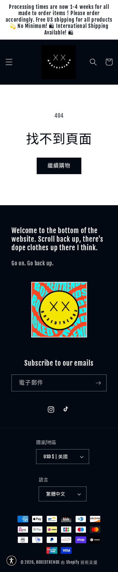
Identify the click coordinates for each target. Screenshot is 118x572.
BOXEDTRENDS (48, 562)
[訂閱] (98, 382)
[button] (9, 62)
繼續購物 (59, 165)
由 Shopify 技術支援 (79, 562)
